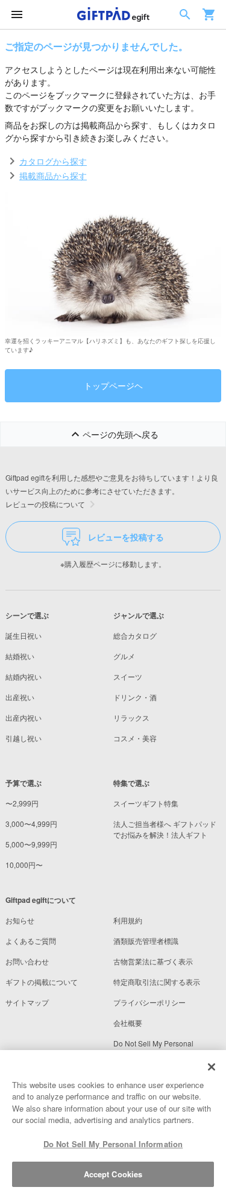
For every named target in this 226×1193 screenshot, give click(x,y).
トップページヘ (113, 385)
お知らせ (19, 920)
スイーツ (127, 676)
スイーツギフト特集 (145, 803)
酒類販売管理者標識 (145, 940)
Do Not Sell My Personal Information (113, 1144)
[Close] (211, 1067)
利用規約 (127, 920)
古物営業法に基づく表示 (153, 961)
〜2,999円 (22, 803)
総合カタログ (135, 635)
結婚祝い (19, 656)
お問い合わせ (27, 961)
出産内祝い (23, 717)
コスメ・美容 (135, 738)
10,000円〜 (24, 864)
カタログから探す (53, 161)
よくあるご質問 (30, 940)
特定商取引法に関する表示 (156, 981)
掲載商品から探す (53, 175)
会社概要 (127, 1022)
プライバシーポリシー (149, 1002)
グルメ (124, 656)
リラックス (131, 717)
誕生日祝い (23, 635)
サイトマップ (27, 1002)
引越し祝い (23, 738)
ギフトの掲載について (41, 981)
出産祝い (19, 697)
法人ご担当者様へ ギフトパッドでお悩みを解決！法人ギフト (164, 829)
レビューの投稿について (45, 504)
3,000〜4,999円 (31, 823)
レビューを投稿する (126, 537)
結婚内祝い (23, 676)
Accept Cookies (113, 1174)
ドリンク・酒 (135, 697)
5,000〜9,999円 (31, 844)
